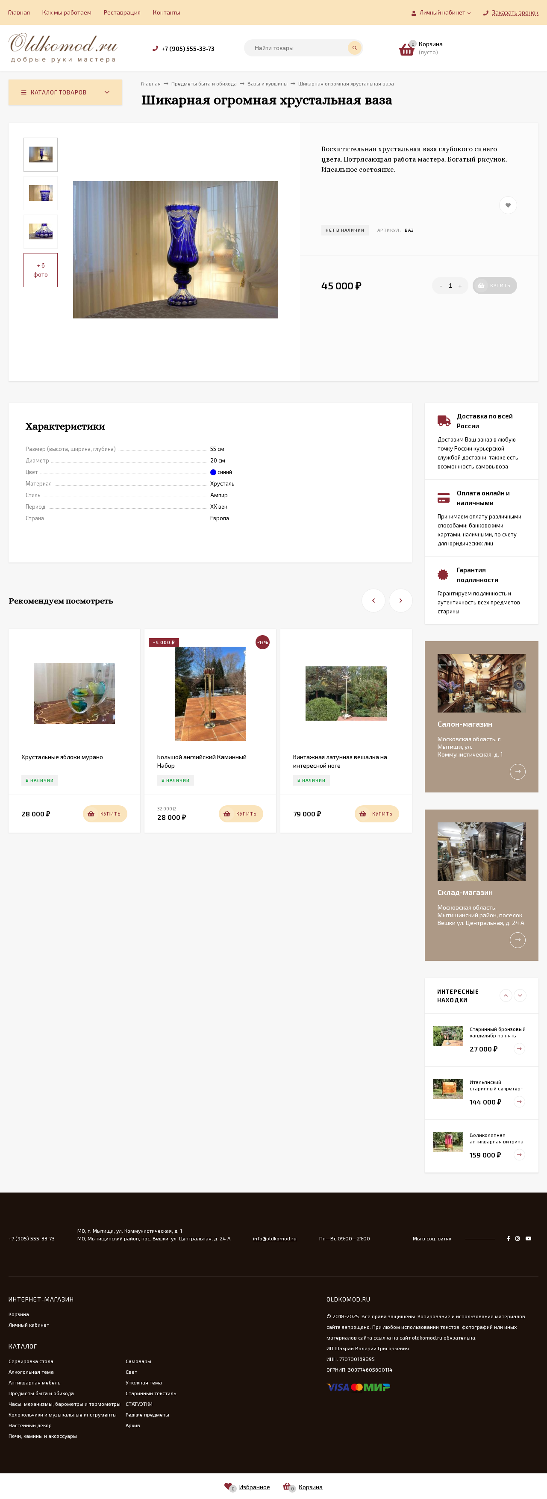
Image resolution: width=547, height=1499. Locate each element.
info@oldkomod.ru (275, 1238)
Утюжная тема (144, 1382)
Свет (131, 1372)
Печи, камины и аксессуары (43, 1436)
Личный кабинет (29, 1325)
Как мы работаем (66, 12)
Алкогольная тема (31, 1372)
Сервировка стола (31, 1361)
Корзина (19, 1314)
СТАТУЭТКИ (139, 1404)
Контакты (166, 12)
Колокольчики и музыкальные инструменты (63, 1414)
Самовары (138, 1361)
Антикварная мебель (34, 1382)
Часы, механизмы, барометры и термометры (65, 1404)
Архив (133, 1425)
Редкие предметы (147, 1414)
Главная (19, 12)
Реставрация (122, 12)
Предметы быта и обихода (41, 1393)
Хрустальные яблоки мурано (62, 756)
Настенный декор (30, 1425)
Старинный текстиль (151, 1393)
